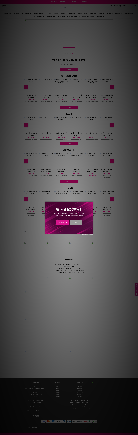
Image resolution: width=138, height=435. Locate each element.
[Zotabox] (92, 232)
